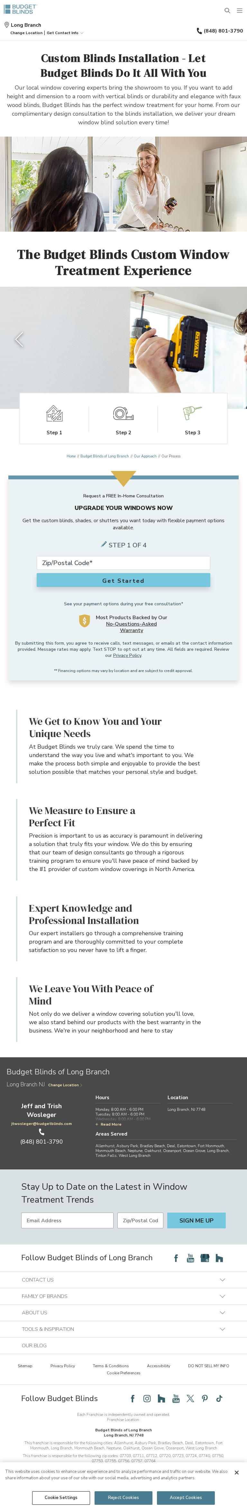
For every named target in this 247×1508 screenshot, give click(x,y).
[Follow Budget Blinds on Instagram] (147, 1398)
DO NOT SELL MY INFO (208, 1366)
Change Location (63, 1085)
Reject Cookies (123, 1498)
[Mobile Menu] (240, 11)
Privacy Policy (127, 655)
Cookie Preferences (124, 1373)
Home (71, 456)
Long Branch (26, 25)
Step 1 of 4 (128, 545)
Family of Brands (45, 1296)
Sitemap (25, 1366)
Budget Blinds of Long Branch (104, 456)
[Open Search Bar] (227, 11)
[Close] (237, 1472)
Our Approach (145, 456)
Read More (111, 1124)
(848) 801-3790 (223, 30)
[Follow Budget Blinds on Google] (204, 1258)
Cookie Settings (61, 1498)
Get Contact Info (62, 32)
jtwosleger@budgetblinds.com (41, 1123)
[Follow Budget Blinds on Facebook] (175, 1258)
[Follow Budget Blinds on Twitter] (190, 1398)
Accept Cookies (186, 1498)
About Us (34, 1312)
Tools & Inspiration (48, 1329)
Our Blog (34, 1345)
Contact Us (38, 1279)
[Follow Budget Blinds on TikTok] (219, 1398)
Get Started (123, 581)
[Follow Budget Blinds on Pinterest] (204, 1398)
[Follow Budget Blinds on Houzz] (219, 1258)
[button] (26, 32)
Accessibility (158, 1366)
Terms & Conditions (111, 1366)
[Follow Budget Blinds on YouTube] (190, 1258)
